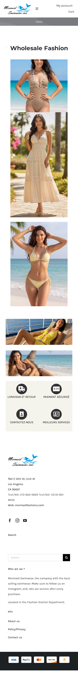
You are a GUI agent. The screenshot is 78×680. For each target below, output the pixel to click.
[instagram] (17, 520)
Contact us (15, 637)
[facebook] (10, 520)
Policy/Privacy (17, 629)
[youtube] (25, 520)
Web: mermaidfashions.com (26, 505)
